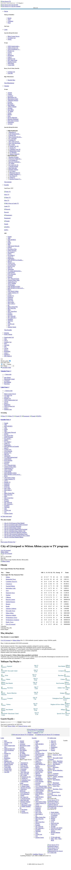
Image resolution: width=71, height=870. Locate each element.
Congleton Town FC (11, 581)
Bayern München (12, 117)
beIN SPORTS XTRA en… (39, 797)
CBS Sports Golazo (13, 291)
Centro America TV (13, 292)
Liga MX (10, 73)
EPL (5, 346)
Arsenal (10, 92)
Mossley (8, 604)
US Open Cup (11, 38)
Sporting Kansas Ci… (15, 179)
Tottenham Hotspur (13, 100)
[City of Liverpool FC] (6, 553)
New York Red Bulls (14, 143)
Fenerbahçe (11, 122)
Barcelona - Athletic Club (53, 768)
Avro (7, 590)
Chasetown (9, 584)
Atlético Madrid (12, 106)
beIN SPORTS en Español (11, 446)
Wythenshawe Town (11, 617)
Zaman (9, 364)
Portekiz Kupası (12, 61)
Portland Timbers (13, 169)
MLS (5, 343)
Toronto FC (12, 148)
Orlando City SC (14, 146)
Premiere (10, 314)
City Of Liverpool (6, 550)
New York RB (25, 773)
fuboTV (10, 261)
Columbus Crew (25, 780)
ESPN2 (10, 247)
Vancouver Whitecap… (15, 158)
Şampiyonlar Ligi (9, 337)
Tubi (9, 322)
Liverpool (10, 96)
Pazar (9, 22)
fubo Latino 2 (11, 303)
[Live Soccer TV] (6, 1)
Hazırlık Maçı (11, 80)
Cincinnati (23, 769)
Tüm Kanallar (8, 330)
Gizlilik (53, 820)
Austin (23, 811)
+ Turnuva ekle (8, 390)
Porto (9, 116)
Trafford (8, 595)
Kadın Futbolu (8, 334)
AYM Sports (11, 285)
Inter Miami (24, 764)
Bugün (9, 18)
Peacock (10, 277)
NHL (59, 838)
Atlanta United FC (14, 154)
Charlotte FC (12, 140)
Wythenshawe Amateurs (12, 620)
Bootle (7, 606)
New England (24, 767)
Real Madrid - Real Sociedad (53, 764)
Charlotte (23, 770)
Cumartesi (10, 21)
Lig (4, 364)
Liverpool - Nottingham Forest (53, 774)
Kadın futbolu (55, 812)
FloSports (10, 299)
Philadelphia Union (14, 151)
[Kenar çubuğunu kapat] (1, 540)
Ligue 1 (10, 57)
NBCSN (10, 268)
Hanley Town (9, 622)
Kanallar (6, 185)
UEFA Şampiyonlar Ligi (11, 400)
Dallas (22, 795)
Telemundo (11, 269)
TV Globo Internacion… (39, 777)
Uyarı (52, 821)
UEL (5, 339)
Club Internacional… (14, 134)
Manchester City (12, 97)
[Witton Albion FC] (5, 561)
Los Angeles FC (13, 160)
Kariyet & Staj (55, 823)
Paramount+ (11, 258)
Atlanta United (25, 786)
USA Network (12, 264)
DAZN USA (11, 266)
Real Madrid (11, 105)
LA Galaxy (12, 171)
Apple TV (10, 257)
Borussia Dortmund (13, 119)
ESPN (9, 243)
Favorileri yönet (6, 367)
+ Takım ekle (7, 374)
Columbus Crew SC (15, 149)
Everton (10, 102)
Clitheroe (8, 597)
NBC (9, 244)
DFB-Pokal (11, 63)
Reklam (53, 818)
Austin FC (12, 177)
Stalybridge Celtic (11, 588)
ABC (9, 238)
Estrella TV (11, 296)
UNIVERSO (11, 272)
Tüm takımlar (8, 182)
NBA (52, 838)
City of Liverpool (10, 624)
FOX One (10, 300)
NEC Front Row (12, 311)
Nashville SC (12, 132)
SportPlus (10, 319)
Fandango (10, 297)
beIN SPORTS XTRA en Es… (12, 474)
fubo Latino (11, 302)
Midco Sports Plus (13, 306)
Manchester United (13, 99)
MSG (9, 310)
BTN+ (9, 289)
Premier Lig (11, 51)
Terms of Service (23, 726)
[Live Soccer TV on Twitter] (55, 804)
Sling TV (53, 741)
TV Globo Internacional (10, 457)
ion (8, 305)
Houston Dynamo (14, 157)
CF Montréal (12, 152)
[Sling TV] (11, 416)
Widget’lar (54, 817)
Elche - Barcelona (58, 761)
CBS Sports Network (13, 246)
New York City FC (14, 141)
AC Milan (10, 111)
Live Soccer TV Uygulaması (55, 814)
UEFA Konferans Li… (14, 49)
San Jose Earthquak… (15, 162)
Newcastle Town (10, 611)
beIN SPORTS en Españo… (15, 260)
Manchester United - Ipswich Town (53, 783)
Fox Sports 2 (11, 255)
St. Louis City (24, 797)
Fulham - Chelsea (57, 762)
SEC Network (11, 316)
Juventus (10, 108)
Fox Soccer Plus (12, 249)
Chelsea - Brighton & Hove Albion (55, 777)
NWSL (10, 39)
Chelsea (10, 94)
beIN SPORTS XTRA (14, 286)
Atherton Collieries (11, 608)
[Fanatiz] (33, 416)
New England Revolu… (15, 137)
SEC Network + (12, 317)
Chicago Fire (12, 135)
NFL (56, 838)
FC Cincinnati (12, 138)
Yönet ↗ (8, 371)
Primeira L (7, 354)
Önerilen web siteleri (56, 828)
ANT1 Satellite (12, 283)
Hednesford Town (11, 579)
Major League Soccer (13, 36)
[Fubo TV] (4, 416)
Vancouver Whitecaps (23, 790)
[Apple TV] (17, 416)
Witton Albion (4, 552)
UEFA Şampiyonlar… (14, 46)
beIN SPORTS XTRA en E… (16, 288)
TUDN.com (11, 324)
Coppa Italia (11, 65)
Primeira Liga (11, 58)
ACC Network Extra (13, 278)
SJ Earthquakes (25, 794)
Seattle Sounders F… (15, 174)
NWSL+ (10, 313)
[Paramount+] (26, 416)
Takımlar (6, 86)
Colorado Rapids (13, 166)
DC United (12, 144)
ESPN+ (10, 253)
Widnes (8, 577)
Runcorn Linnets (10, 599)
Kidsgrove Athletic (11, 615)
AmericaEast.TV (12, 282)
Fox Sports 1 (11, 252)
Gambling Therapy (38, 854)
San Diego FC (13, 176)
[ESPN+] (38, 416)
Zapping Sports (12, 327)
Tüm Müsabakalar (9, 83)
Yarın (9, 19)
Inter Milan (11, 110)
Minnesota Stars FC (14, 172)
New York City (25, 772)
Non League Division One (8, 542)
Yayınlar (53, 826)
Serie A (10, 54)
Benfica (10, 114)
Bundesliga (11, 55)
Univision (10, 275)
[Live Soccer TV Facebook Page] (55, 801)
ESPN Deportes (12, 250)
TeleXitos (10, 320)
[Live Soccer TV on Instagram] (55, 807)
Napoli (9, 113)
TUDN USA (11, 263)
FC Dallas (11, 163)
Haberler (6, 333)
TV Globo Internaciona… (15, 271)
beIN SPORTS (12, 239)
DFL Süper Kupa (12, 60)
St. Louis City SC (13, 165)
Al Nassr (10, 124)
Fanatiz (10, 236)
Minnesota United (26, 805)
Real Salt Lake (13, 168)
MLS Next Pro (12, 308)
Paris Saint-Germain (13, 120)
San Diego (24, 809)
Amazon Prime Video (13, 280)
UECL (6, 340)
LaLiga (10, 52)
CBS (9, 241)
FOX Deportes (12, 274)
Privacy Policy (12, 726)
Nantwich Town (10, 593)
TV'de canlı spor (55, 837)
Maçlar (6, 11)
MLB (52, 840)
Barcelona (10, 103)
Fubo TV (53, 742)
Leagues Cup (11, 71)
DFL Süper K (8, 356)
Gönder (19, 722)
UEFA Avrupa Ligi (13, 47)
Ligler (5, 29)
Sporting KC (24, 812)
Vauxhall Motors (10, 586)
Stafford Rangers (10, 602)
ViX (9, 325)
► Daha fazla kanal (6, 516)
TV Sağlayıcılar (51, 738)
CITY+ (10, 294)
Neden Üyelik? (27, 722)
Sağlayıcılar (54, 824)
